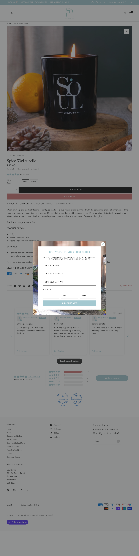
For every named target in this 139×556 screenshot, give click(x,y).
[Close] (103, 244)
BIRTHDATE (47, 290)
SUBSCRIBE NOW (69, 303)
